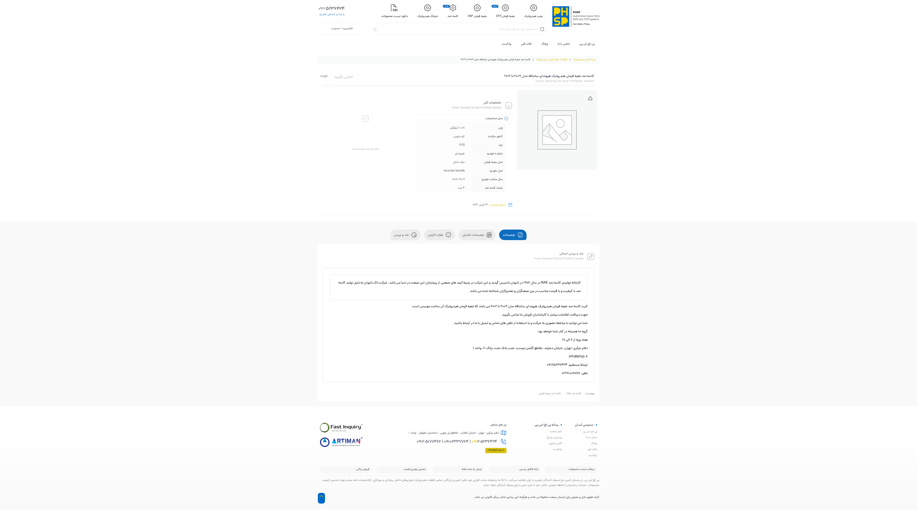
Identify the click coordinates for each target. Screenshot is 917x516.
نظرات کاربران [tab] (436, 235)
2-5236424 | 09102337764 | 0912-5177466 (457, 442)
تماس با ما (564, 44)
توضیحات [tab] (509, 235)
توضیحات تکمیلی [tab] (473, 235)
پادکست (507, 44)
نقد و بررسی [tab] (402, 235)
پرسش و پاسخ (554, 438)
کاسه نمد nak (574, 394)
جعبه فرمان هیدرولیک (584, 60)
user (342, 29)
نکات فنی (526, 44)
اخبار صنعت (556, 432)
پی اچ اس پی (587, 44)
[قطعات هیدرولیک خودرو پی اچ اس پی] (575, 16)
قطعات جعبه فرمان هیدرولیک (551, 60)
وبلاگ (544, 44)
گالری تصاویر (555, 444)
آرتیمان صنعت (557, 497)
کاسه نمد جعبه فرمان (549, 394)
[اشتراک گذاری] (591, 98)
